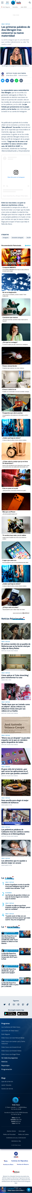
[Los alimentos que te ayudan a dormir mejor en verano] (16, 848)
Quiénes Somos (11, 1131)
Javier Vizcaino (6, 1085)
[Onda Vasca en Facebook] (9, 1004)
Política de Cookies (23, 1134)
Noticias (4, 1062)
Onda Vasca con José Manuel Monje (12, 1038)
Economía (8, 893)
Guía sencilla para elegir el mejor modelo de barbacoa (14, 801)
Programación (6, 1069)
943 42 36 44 (17, 1114)
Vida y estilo (5, 641)
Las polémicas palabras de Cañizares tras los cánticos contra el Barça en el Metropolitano (15, 831)
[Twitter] (2, 80)
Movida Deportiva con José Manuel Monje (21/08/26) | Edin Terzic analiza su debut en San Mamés (9, 939)
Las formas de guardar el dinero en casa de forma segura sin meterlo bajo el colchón (17, 897)
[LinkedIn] (7, 80)
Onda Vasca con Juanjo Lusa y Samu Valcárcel (13, 1042)
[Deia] (6, 1160)
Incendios (15, 7)
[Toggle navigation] (2, 2)
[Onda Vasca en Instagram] (18, 1004)
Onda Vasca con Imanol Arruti (11, 1047)
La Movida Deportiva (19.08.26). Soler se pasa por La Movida (9, 985)
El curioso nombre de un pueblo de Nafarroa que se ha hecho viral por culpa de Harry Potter (15, 646)
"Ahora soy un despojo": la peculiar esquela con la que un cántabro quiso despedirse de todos (15, 740)
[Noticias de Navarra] (23, 1164)
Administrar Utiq (16, 1141)
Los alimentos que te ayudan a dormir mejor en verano (14, 862)
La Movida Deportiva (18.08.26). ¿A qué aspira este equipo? (8, 971)
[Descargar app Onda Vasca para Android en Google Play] (10, 1013)
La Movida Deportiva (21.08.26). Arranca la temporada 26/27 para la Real (9, 956)
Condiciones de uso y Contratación (16, 1138)
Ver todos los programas (9, 1058)
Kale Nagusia (5, 1034)
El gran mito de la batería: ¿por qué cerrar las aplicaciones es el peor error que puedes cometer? (14, 771)
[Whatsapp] (16, 80)
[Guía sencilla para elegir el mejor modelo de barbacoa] (16, 787)
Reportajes (5, 1065)
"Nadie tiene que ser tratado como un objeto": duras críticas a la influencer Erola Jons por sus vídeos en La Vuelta (15, 707)
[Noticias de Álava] (8, 1164)
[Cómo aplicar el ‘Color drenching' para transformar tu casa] (16, 662)
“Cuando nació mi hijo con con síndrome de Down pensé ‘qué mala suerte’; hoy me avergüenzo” (17, 918)
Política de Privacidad (9, 1134)
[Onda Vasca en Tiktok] (27, 1004)
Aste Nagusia (6, 7)
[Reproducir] (22, 935)
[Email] (21, 80)
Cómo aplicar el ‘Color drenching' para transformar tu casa (15, 676)
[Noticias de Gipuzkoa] (20, 1160)
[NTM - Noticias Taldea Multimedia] (16, 1155)
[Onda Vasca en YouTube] (14, 1004)
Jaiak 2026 (24, 7)
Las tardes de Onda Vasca (9, 1031)
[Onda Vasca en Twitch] (23, 1004)
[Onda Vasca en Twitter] (4, 1004)
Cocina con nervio (7, 1089)
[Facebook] (12, 80)
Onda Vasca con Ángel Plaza (10, 1054)
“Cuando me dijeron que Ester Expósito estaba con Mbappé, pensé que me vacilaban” (17, 907)
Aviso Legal (22, 1131)
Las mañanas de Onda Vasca (10, 1027)
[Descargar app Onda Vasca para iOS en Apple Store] (22, 1013)
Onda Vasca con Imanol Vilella (11, 1051)
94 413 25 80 (17, 1109)
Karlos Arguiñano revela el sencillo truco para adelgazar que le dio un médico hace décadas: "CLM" (17, 886)
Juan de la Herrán (7, 1081)
